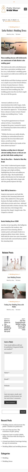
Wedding (5, 458)
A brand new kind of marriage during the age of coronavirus (14, 442)
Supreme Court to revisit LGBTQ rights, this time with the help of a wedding (13, 436)
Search (23, 412)
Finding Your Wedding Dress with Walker (14, 305)
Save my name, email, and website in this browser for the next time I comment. (13, 396)
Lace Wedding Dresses (14, 277)
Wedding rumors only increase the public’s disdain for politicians (13, 425)
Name (6, 373)
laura (19, 34)
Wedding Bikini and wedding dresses (14, 446)
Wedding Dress (14, 27)
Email (6, 379)
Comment (8, 353)
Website (7, 386)
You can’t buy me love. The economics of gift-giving (11, 430)
